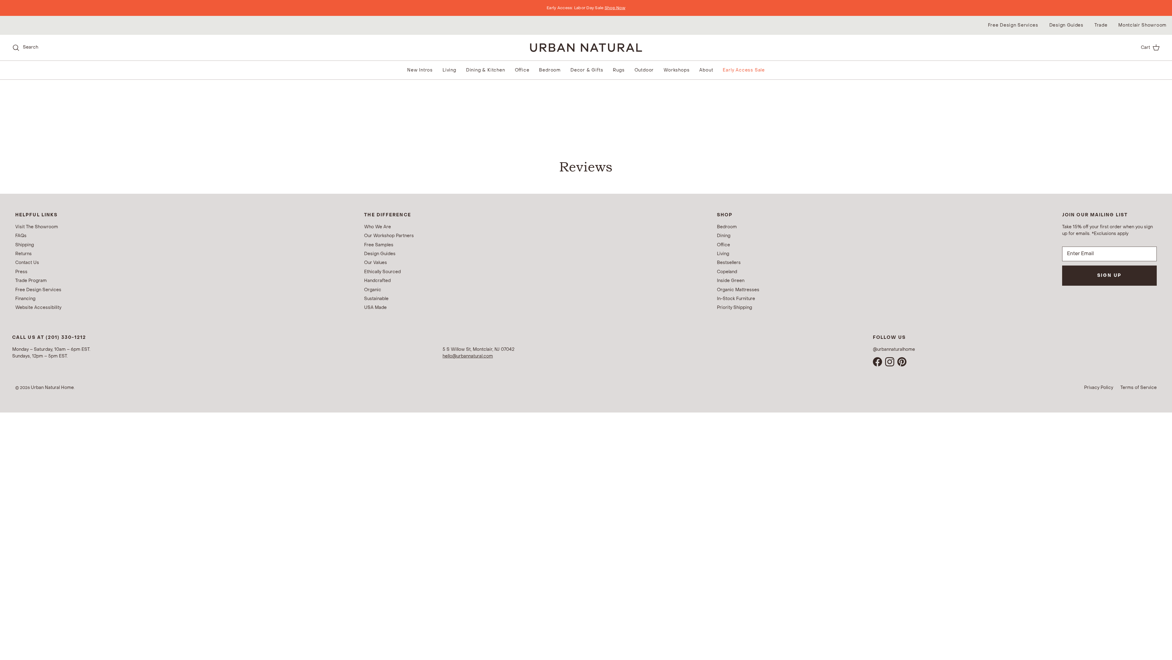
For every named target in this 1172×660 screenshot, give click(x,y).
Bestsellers (729, 263)
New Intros (420, 70)
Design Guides (1066, 25)
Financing (25, 299)
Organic (372, 290)
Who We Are (377, 227)
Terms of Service (1138, 388)
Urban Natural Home (52, 388)
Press (21, 272)
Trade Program (31, 281)
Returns (23, 254)
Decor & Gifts (586, 70)
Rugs (618, 70)
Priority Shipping (734, 307)
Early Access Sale (744, 70)
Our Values (375, 263)
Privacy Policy (1098, 388)
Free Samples (378, 245)
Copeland (727, 272)
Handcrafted (377, 281)
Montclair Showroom (1142, 25)
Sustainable (376, 299)
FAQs (21, 236)
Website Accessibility (38, 307)
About (706, 70)
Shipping (24, 245)
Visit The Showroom (36, 227)
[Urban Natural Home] (586, 47)
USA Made (375, 307)
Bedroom (550, 70)
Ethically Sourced (382, 272)
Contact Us (27, 263)
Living (449, 70)
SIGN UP (1109, 275)
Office (522, 70)
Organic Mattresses (738, 290)
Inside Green (730, 281)
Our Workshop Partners (389, 236)
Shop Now (615, 7)
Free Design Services (1013, 25)
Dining (723, 236)
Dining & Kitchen (485, 70)
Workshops (676, 70)
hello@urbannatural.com (468, 356)
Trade (1101, 25)
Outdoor (644, 70)
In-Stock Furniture (736, 299)
